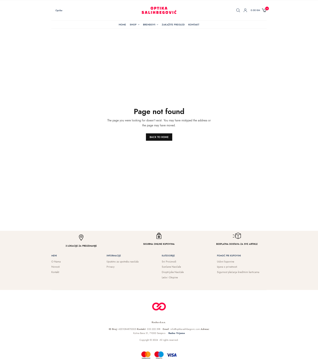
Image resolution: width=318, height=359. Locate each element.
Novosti (55, 267)
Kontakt (193, 24)
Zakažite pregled (173, 24)
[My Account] (245, 10)
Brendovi (149, 24)
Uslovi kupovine (225, 261)
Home (122, 24)
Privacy (110, 267)
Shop (133, 24)
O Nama (56, 261)
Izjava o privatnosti (227, 267)
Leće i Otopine (170, 277)
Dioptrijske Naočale (173, 272)
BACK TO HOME (159, 137)
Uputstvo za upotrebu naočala (123, 261)
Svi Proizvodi (169, 261)
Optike (58, 10)
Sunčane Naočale (171, 267)
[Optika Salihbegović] (159, 10)
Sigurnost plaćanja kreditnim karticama (238, 272)
